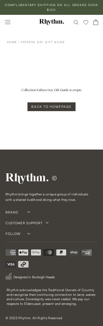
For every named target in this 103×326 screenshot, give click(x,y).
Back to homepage (51, 107)
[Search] (76, 22)
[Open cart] (95, 22)
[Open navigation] (7, 22)
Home (12, 42)
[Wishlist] (85, 22)
